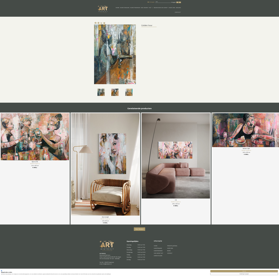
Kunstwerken (135, 7)
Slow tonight (105, 217)
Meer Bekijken (139, 229)
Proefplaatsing (172, 246)
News (169, 250)
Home (155, 246)
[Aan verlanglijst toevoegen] (67, 115)
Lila (176, 200)
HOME (117, 7)
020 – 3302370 (105, 262)
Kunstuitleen (158, 255)
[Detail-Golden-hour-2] (129, 92)
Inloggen (173, 2)
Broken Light (246, 148)
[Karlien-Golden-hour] (115, 54)
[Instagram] (104, 23)
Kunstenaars (125, 7)
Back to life (35, 161)
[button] (147, 7)
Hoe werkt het (146, 7)
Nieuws (178, 7)
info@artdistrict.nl (107, 264)
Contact (178, 12)
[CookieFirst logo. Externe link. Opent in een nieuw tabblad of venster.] (1, 270)
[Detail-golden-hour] (115, 92)
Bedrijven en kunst (161, 7)
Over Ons (172, 7)
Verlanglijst (151, 2)
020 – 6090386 (116, 258)
